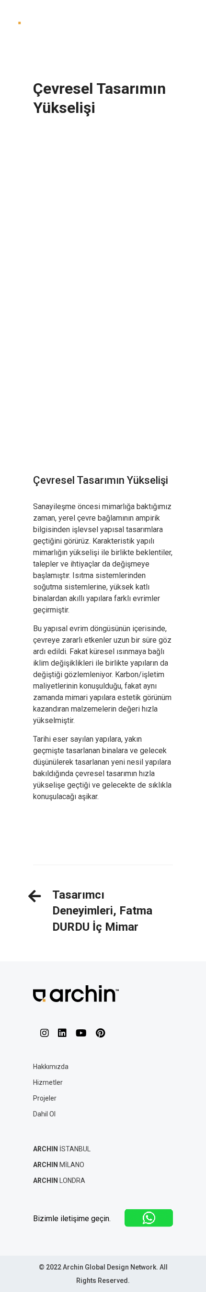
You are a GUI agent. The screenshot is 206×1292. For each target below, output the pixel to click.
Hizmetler (48, 1082)
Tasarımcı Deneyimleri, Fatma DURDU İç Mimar (102, 911)
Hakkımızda (51, 1066)
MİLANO (58, 1165)
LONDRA (59, 1180)
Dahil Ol (44, 1114)
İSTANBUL (62, 1149)
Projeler (45, 1098)
